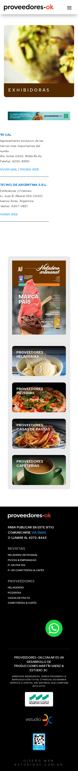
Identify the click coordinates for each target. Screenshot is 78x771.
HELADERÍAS (16, 587)
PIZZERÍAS (14, 592)
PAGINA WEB (29, 169)
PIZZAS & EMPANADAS (22, 560)
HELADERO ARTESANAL (23, 554)
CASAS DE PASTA (19, 597)
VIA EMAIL (38, 532)
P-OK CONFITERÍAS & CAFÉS (26, 570)
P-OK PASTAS (16, 565)
